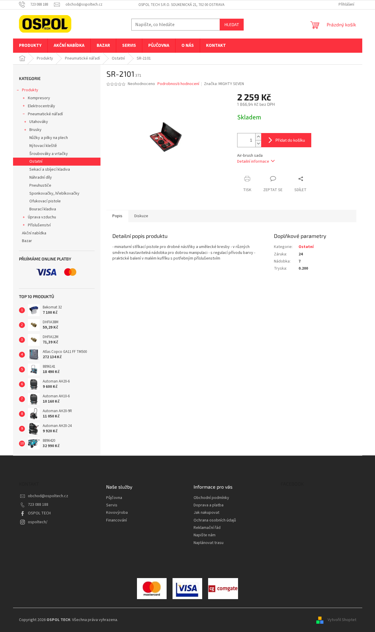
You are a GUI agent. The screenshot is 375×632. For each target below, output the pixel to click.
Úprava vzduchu (42, 217)
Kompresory (39, 98)
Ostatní (35, 161)
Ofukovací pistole (45, 201)
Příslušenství (39, 225)
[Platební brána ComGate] (152, 588)
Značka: (224, 84)
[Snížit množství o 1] (258, 143)
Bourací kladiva (42, 209)
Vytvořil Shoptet (342, 620)
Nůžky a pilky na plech (48, 138)
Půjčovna (114, 498)
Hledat (231, 24)
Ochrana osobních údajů (215, 520)
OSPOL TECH (39, 513)
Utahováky (38, 122)
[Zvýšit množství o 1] (258, 136)
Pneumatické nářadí (45, 114)
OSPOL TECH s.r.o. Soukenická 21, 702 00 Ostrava (181, 4)
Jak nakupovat (206, 513)
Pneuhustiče (40, 185)
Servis (111, 505)
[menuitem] (30, 46)
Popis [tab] (117, 216)
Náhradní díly (40, 177)
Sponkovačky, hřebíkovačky (54, 193)
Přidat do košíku (290, 140)
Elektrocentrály (41, 106)
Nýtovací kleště (43, 146)
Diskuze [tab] (141, 216)
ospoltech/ (37, 522)
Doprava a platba (209, 505)
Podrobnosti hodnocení (178, 84)
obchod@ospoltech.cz (48, 496)
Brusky (35, 130)
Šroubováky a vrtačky (48, 154)
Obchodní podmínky (211, 498)
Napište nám (205, 535)
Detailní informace (253, 161)
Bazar (27, 241)
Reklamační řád (207, 528)
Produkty (30, 90)
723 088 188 (38, 505)
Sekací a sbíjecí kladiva (49, 169)
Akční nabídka (34, 233)
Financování (116, 520)
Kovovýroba (117, 513)
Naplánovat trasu (209, 543)
